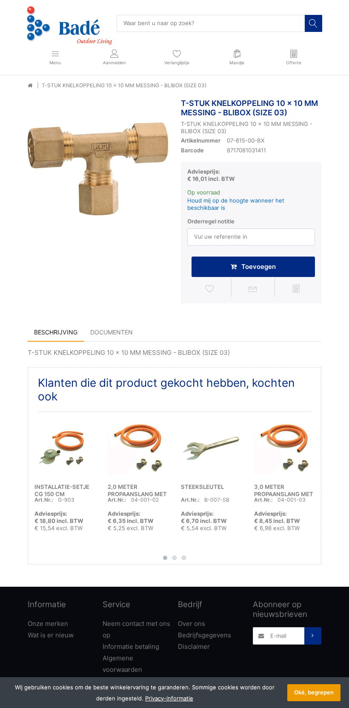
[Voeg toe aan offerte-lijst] (296, 289)
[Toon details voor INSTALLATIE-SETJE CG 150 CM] (64, 448)
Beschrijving (55, 332)
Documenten (111, 332)
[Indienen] (312, 635)
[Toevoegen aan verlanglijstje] (210, 289)
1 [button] (165, 558)
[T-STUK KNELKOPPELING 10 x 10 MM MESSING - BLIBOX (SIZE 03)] (98, 169)
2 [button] (174, 558)
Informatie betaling (131, 646)
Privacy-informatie (169, 698)
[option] (98, 169)
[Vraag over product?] (253, 289)
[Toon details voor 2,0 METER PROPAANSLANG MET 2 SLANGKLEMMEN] (138, 448)
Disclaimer (194, 646)
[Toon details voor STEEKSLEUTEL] (211, 448)
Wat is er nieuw (51, 635)
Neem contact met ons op (136, 629)
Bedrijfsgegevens (204, 635)
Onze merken (48, 624)
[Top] (30, 85)
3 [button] (184, 558)
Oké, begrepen (314, 692)
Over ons (191, 624)
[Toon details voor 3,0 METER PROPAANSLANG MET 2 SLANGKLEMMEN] (284, 448)
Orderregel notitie (211, 221)
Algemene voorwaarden (122, 664)
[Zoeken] (313, 23)
